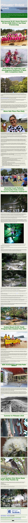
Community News (10, 14)
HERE (3, 109)
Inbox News (9, 15)
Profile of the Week (16, 14)
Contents (5, 14)
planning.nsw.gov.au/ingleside (5, 98)
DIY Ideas (4, 16)
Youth (26, 14)
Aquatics (15, 15)
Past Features (8, 16)
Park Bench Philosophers (20, 15)
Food (1, 16)
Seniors (2, 15)
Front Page (2, 14)
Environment (5, 15)
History (20, 14)
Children (23, 14)
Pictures (12, 15)
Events (26, 15)
